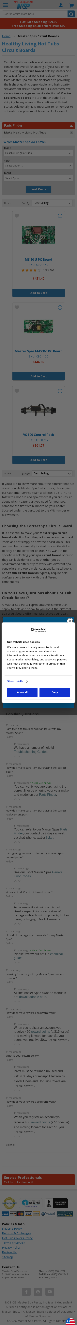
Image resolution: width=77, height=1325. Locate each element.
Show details (15, 681)
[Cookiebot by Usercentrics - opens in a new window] (38, 630)
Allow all (22, 692)
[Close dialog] (70, 621)
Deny (55, 692)
